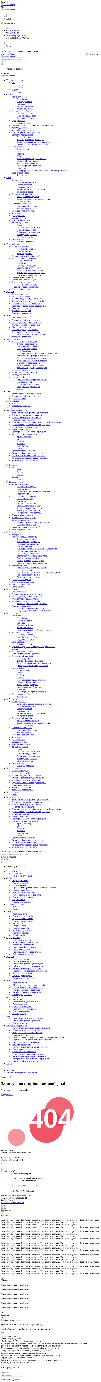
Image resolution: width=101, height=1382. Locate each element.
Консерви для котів (25, 711)
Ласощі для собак (24, 620)
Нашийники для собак (27, 637)
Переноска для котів (26, 749)
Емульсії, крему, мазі (21, 816)
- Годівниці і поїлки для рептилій (26, 952)
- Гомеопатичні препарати (23, 1035)
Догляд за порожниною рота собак (32, 665)
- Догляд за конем (19, 1023)
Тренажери (22, 696)
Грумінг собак (18, 668)
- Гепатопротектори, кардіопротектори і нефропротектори (38, 1037)
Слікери (20, 677)
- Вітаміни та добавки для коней (26, 1021)
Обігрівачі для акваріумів (28, 553)
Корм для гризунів (20, 771)
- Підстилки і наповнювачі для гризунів (29, 971)
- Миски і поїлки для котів (23, 921)
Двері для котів (18, 739)
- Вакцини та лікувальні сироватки (27, 1030)
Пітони (20, 474)
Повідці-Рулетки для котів (28, 751)
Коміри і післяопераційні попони (26, 804)
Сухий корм (22, 618)
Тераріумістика (13, 937)
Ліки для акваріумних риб (28, 575)
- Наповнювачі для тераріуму (25, 947)
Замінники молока (25, 627)
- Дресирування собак (21, 902)
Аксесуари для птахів (21, 606)
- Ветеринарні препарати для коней (27, 1018)
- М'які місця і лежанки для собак (26, 895)
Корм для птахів (19, 592)
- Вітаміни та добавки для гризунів (27, 964)
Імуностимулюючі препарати (25, 814)
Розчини (20, 828)
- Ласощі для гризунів (21, 961)
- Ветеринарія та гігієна (22, 954)
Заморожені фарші (25, 625)
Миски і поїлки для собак (23, 651)
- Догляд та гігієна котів (22, 916)
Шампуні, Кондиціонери (28, 682)
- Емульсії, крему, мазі (21, 1044)
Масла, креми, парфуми (27, 684)
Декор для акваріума (21, 584)
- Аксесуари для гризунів (23, 978)
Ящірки (15, 477)
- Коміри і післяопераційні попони (27, 1032)
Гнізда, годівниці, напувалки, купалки (34, 611)
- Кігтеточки (17, 923)
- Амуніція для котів (21, 933)
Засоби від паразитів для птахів (26, 601)
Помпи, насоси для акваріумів (30, 560)
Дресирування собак (21, 694)
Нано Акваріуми (24, 546)
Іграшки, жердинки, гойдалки (30, 608)
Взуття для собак (24, 644)
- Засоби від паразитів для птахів (26, 992)
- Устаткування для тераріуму (25, 942)
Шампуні (21, 835)
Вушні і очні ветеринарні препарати (28, 840)
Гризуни (10, 956)
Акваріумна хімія (19, 565)
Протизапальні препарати (23, 838)
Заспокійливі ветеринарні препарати (28, 842)
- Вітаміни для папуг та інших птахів (28, 985)
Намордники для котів (27, 758)
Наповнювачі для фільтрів (28, 541)
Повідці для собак (25, 635)
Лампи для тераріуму (26, 503)
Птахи (9, 980)
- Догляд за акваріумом (22, 1006)
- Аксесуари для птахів (22, 994)
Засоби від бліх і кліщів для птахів (32, 603)
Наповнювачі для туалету (28, 730)
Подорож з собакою (25, 639)
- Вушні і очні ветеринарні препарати (28, 1054)
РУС (8, 14)
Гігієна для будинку (25, 725)
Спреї (19, 826)
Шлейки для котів (25, 761)
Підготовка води (24, 570)
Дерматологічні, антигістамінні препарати (31, 811)
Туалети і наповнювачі (22, 728)
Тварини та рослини (15, 904)
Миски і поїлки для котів (23, 735)
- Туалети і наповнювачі (22, 918)
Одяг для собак (18, 642)
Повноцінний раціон (26, 487)
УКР (8, 18)
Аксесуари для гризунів (22, 790)
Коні (8, 1016)
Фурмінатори (23, 670)
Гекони (20, 479)
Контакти (19, 1202)
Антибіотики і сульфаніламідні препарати (30, 800)
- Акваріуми (17, 999)
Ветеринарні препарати (16, 1025)
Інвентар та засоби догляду (29, 513)
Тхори (14, 795)
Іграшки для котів (19, 742)
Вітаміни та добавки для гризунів (27, 775)
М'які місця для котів (21, 744)
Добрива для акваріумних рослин (32, 568)
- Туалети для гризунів (22, 973)
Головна (10, 1070)
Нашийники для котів (26, 754)
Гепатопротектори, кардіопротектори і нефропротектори (37, 809)
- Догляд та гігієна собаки (23, 897)
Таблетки (21, 830)
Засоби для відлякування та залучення (34, 663)
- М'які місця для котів (21, 930)
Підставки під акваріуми (28, 544)
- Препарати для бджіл (22, 876)
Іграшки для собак (20, 649)
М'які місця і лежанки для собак (26, 654)
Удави (19, 470)
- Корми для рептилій (21, 940)
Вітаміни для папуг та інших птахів (28, 594)
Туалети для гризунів (21, 785)
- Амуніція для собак (21, 883)
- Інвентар (16, 873)
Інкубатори (22, 501)
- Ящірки (16, 909)
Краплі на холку (24, 823)
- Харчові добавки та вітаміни (25, 1061)
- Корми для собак (20, 880)
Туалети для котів (25, 732)
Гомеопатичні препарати (23, 807)
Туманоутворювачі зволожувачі (31, 510)
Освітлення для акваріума (28, 558)
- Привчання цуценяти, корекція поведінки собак (34, 888)
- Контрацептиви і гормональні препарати (30, 1059)
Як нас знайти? (8, 1171)
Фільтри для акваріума (27, 539)
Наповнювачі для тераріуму (24, 517)
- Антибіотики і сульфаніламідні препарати (31, 1028)
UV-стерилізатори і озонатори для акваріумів (37, 549)
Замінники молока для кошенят (31, 713)
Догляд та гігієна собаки (22, 656)
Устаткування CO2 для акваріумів (32, 556)
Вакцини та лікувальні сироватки (27, 802)
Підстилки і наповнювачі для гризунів (29, 782)
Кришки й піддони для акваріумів (32, 563)
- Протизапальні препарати (24, 1051)
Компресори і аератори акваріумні (32, 551)
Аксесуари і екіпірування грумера (32, 692)
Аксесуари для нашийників (29, 756)
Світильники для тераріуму (29, 506)
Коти (8, 911)
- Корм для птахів (19, 983)
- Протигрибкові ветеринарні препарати (30, 1047)
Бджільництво (12, 871)
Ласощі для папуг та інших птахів (27, 596)
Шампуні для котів (25, 766)
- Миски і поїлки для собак (24, 892)
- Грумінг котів (18, 935)
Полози (20, 472)
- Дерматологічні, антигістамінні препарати (31, 1040)
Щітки (20, 673)
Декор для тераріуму (21, 520)
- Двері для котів (19, 926)
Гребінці (20, 675)
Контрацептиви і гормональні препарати (30, 845)
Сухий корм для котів (26, 706)
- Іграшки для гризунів (22, 975)
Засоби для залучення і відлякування (33, 723)
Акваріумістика (13, 997)
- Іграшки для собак (20, 890)
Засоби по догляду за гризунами (26, 780)
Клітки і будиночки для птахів (25, 599)
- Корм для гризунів (20, 959)
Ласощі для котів (24, 708)
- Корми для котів (19, 914)
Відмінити (5, 1380)
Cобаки (9, 878)
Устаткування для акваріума (24, 537)
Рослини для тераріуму (27, 525)
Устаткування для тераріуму (24, 496)
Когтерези (21, 689)
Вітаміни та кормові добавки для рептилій (36, 491)
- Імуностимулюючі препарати (25, 1042)
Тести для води (18, 587)
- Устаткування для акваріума (25, 1002)
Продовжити (7, 1095)
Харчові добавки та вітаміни (24, 847)
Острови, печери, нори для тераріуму (33, 522)
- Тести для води (19, 1013)
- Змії (14, 907)
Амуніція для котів (20, 747)
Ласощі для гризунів (21, 773)
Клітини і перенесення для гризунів (28, 778)
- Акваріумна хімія (20, 1004)
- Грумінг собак (18, 899)
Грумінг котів (18, 763)
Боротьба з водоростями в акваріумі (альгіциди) (38, 572)
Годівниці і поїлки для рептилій (26, 527)
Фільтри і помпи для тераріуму (30, 508)
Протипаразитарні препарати (25, 821)
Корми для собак (19, 616)
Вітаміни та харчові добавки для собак (34, 630)
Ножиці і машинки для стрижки (31, 680)
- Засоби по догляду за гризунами (27, 968)
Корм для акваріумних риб (24, 582)
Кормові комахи (24, 489)
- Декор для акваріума (21, 1011)
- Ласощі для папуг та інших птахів (27, 987)
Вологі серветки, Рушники (29, 687)
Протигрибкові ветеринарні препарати (29, 819)
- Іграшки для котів (20, 928)
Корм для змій (23, 494)
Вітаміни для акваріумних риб (30, 577)
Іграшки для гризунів (21, 787)
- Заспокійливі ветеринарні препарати (29, 1056)
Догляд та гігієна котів (22, 718)
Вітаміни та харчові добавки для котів (34, 704)
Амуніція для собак (20, 632)
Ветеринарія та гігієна (21, 529)
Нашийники (22, 833)
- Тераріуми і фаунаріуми (23, 945)
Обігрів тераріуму (25, 498)
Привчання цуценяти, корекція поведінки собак (33, 646)
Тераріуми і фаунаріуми (22, 515)
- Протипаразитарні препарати (25, 1049)
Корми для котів (19, 701)
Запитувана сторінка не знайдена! (21, 1073)
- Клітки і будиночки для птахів (26, 990)
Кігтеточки (17, 737)
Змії (13, 467)
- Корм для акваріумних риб (24, 1009)
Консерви (21, 623)
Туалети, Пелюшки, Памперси (30, 661)
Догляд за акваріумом (21, 579)
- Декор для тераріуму (21, 949)
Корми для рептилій (21, 484)
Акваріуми (16, 534)
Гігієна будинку (24, 658)
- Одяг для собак (19, 885)
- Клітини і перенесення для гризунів (28, 966)
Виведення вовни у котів (28, 720)
